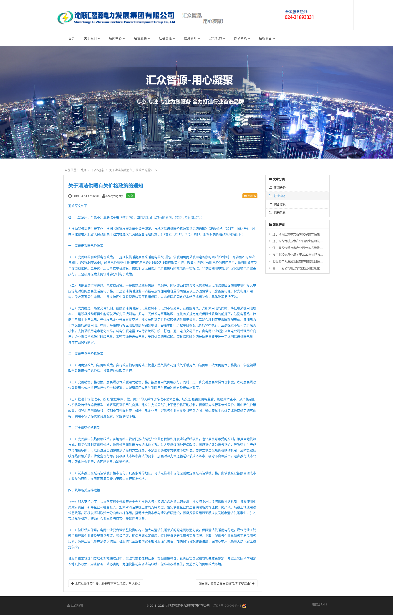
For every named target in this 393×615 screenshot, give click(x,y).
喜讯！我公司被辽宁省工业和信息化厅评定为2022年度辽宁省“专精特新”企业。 (298, 268)
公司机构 (216, 38)
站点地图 (76, 605)
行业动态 (98, 170)
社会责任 (166, 38)
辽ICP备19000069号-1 (227, 605)
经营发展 (141, 38)
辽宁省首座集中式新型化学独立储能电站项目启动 (298, 234)
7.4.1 (319, 604)
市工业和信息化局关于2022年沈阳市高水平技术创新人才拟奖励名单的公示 (298, 254)
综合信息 (279, 204)
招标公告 (266, 38)
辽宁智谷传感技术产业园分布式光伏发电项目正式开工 (298, 247)
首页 (71, 38)
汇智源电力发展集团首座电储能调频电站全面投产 (298, 261)
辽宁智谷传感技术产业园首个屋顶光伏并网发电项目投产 (298, 241)
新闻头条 (279, 187)
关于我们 (91, 38)
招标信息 (279, 212)
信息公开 (191, 38)
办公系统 (241, 38)
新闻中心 (116, 38)
